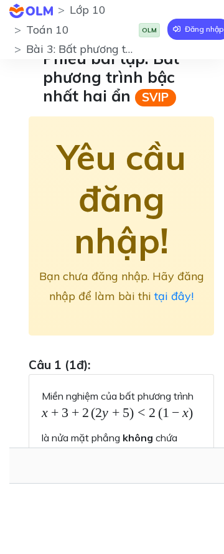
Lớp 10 (88, 9)
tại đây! (174, 296)
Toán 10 (47, 29)
